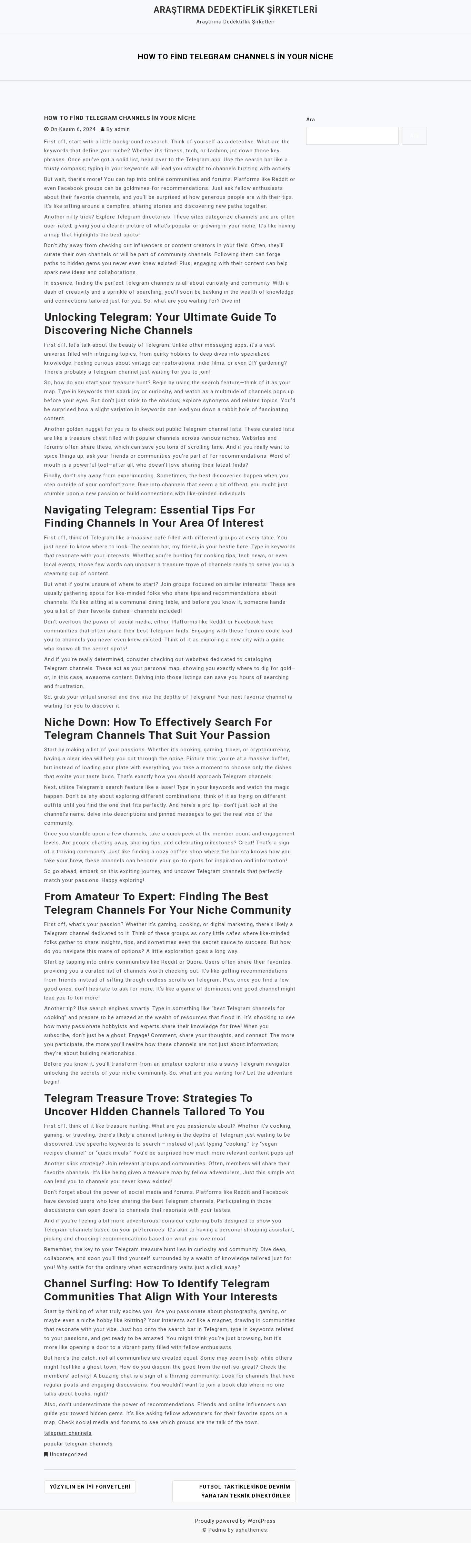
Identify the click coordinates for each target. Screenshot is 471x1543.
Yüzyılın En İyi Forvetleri (90, 1487)
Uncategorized (68, 1454)
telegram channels (68, 1433)
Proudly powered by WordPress (235, 1521)
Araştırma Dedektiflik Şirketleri (236, 10)
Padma (217, 1530)
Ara (310, 119)
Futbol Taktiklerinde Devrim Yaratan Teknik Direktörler (244, 1491)
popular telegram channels (78, 1444)
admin (122, 129)
